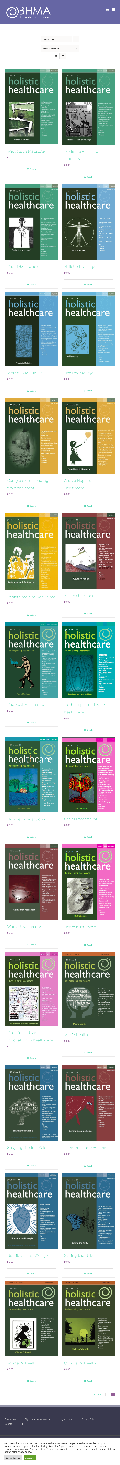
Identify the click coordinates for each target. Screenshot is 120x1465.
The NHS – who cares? (28, 266)
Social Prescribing (81, 819)
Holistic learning (79, 266)
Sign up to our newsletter (38, 1419)
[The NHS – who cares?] (31, 222)
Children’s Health (80, 1363)
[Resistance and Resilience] (31, 551)
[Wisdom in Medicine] (31, 106)
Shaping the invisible (26, 1147)
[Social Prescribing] (88, 774)
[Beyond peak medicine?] (88, 1103)
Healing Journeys (80, 927)
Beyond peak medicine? (86, 1148)
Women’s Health (22, 1363)
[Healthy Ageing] (88, 329)
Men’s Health (76, 1035)
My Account (66, 1419)
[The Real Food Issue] (31, 660)
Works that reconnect (27, 927)
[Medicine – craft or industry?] (88, 107)
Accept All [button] (29, 1457)
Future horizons (79, 595)
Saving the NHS (79, 1255)
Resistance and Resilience (31, 597)
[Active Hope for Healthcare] (88, 436)
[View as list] (63, 56)
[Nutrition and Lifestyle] (31, 1211)
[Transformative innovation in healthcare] (31, 989)
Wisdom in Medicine (26, 151)
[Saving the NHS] (88, 1211)
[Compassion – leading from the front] (31, 436)
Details (33, 169)
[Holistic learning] (88, 222)
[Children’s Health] (88, 1318)
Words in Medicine (24, 373)
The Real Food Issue (25, 704)
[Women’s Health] (31, 1318)
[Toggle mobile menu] (113, 9)
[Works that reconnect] (31, 882)
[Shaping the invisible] (31, 1103)
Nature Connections (26, 819)
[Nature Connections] (31, 774)
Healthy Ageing (78, 373)
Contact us (10, 1419)
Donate (8, 1423)
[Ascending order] (76, 39)
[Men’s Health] (88, 990)
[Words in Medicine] (31, 329)
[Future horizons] (88, 551)
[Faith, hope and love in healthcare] (88, 660)
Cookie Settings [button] (13, 1457)
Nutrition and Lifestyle (28, 1255)
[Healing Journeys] (88, 882)
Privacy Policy (89, 1419)
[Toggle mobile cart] (107, 9)
